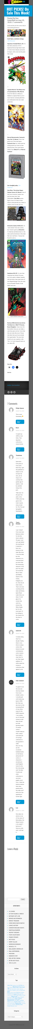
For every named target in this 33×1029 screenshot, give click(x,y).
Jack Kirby (19, 995)
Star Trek (9, 1003)
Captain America (20, 988)
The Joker (9, 1004)
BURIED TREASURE (14, 921)
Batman (16, 987)
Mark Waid (9, 997)
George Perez (16, 993)
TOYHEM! (13, 1004)
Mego (19, 997)
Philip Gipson (20, 408)
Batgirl (11, 987)
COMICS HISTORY (13, 925)
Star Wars (13, 1003)
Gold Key (21, 993)
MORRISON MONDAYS (15, 944)
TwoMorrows (19, 1004)
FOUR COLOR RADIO (14, 935)
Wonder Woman (10, 1006)
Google (8, 392)
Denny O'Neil (13, 992)
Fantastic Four (10, 993)
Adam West (10, 985)
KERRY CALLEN (13, 942)
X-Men (16, 1006)
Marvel (14, 996)
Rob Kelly (12, 1001)
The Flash (23, 1003)
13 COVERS (12, 911)
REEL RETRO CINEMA (14, 958)
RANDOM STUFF (13, 956)
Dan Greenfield (13, 19)
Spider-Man (17, 1002)
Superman (18, 1003)
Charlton (14, 990)
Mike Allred (12, 998)
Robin (8, 1002)
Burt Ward (14, 988)
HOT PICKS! (12, 939)
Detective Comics (20, 992)
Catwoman (9, 990)
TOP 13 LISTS (12, 963)
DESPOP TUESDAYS (14, 932)
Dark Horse (22, 990)
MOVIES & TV (12, 946)
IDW (15, 995)
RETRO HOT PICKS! (14, 960)
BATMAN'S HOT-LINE (14, 916)
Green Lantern (10, 995)
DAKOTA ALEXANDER (14, 930)
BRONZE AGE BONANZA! (15, 918)
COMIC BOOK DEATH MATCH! (16, 923)
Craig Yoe (18, 990)
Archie (20, 985)
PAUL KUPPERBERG (14, 951)
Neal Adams (18, 998)
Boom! (11, 988)
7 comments (17, 22)
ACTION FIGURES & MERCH (16, 913)
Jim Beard (23, 995)
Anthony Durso (15, 985)
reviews (22, 1000)
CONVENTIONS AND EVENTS (16, 928)
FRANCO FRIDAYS (13, 937)
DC (8, 991)
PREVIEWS (11, 953)
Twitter (14, 392)
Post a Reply (18, 422)
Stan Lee (23, 1001)
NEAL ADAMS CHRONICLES (16, 949)
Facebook (11, 392)
